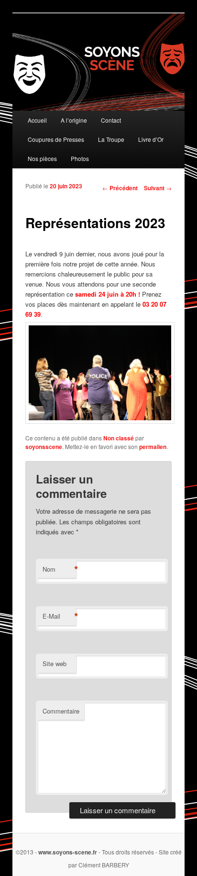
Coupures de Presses (56, 139)
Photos (80, 158)
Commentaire (61, 710)
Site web (54, 663)
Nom (59, 569)
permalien (152, 446)
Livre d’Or (151, 139)
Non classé (118, 438)
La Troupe (111, 139)
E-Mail (59, 616)
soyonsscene (43, 446)
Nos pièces (42, 158)
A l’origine (74, 120)
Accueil (37, 120)
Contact (111, 120)
